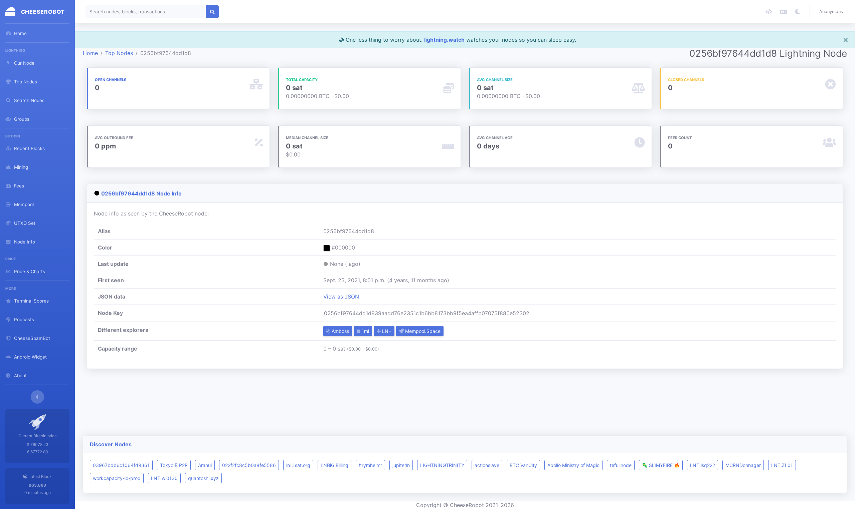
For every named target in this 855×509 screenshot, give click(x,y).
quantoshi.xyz (203, 478)
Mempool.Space (422, 331)
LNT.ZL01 (782, 465)
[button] (832, 11)
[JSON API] (768, 11)
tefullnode (621, 465)
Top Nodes (119, 53)
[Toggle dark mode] (797, 11)
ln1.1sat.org (298, 465)
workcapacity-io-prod (117, 478)
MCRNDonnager (743, 465)
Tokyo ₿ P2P (174, 465)
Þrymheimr (370, 465)
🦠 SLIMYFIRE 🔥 (661, 465)
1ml (364, 331)
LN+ (386, 331)
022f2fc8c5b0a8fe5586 (249, 465)
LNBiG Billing (334, 465)
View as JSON (341, 296)
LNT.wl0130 (164, 478)
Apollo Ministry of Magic (573, 465)
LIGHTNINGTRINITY (442, 465)
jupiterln (401, 465)
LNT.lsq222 (702, 465)
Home (90, 53)
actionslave (487, 465)
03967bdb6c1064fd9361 (121, 465)
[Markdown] (783, 11)
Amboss (339, 331)
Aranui (205, 465)
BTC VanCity (523, 465)
